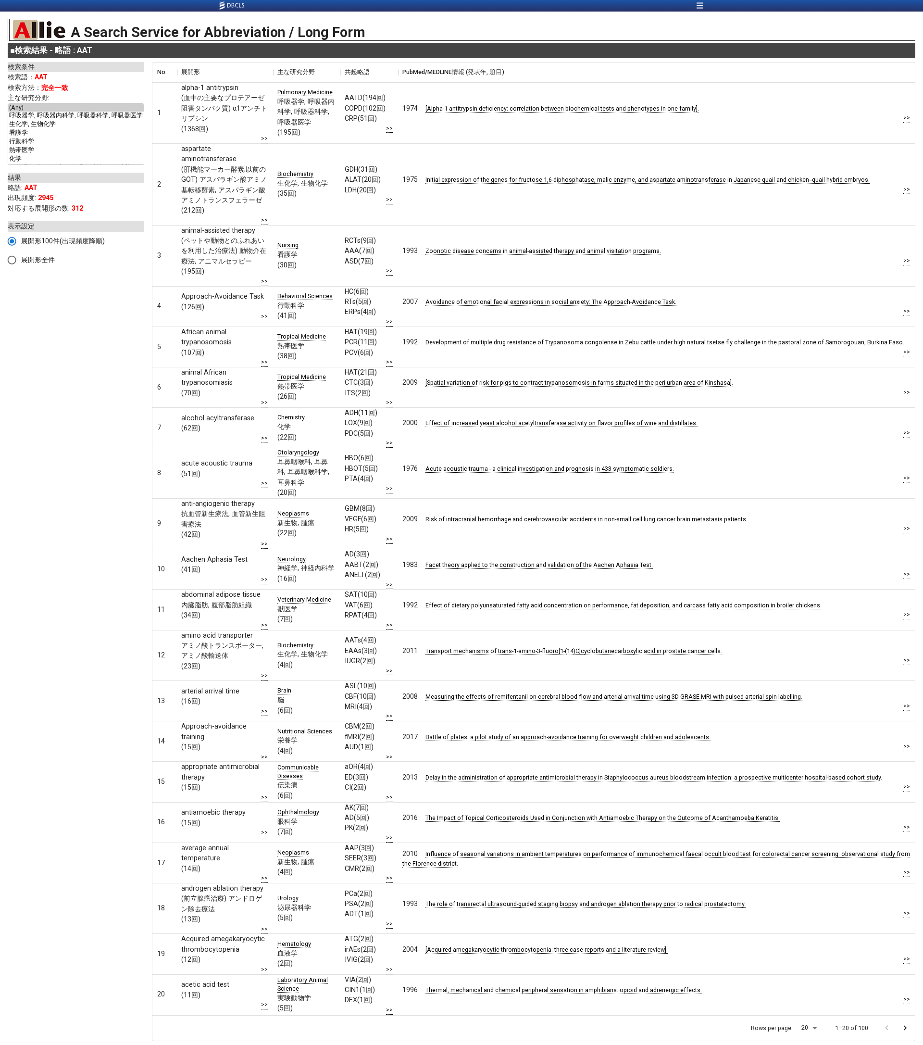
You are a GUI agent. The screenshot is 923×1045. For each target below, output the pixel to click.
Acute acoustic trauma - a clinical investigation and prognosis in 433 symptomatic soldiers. (549, 468)
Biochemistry (295, 173)
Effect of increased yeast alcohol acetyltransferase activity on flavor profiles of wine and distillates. (561, 423)
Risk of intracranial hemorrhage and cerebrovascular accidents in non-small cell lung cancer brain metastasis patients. (586, 519)
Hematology (294, 943)
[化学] (76, 159)
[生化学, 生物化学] (76, 124)
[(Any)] (76, 108)
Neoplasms (293, 513)
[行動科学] (76, 142)
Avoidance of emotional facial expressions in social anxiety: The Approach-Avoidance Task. (550, 301)
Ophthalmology (298, 812)
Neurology (291, 559)
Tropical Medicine (301, 336)
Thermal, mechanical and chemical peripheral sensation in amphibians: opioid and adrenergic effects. (563, 990)
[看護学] (76, 133)
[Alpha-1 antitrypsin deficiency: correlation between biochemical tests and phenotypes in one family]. (562, 108)
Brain (284, 690)
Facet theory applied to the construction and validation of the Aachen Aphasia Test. (539, 564)
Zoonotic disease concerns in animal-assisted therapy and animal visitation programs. (543, 250)
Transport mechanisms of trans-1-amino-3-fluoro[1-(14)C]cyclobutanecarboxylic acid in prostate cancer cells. (573, 651)
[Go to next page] (905, 1028)
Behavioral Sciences (305, 296)
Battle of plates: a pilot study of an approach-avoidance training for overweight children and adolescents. (568, 737)
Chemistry (291, 417)
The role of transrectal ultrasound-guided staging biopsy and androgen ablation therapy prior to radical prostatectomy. (585, 903)
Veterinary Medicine (304, 599)
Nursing (288, 245)
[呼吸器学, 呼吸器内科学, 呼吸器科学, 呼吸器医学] (76, 116)
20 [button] (804, 1027)
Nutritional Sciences (304, 731)
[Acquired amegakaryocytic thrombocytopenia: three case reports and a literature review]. (546, 949)
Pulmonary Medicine (305, 92)
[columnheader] (164, 72)
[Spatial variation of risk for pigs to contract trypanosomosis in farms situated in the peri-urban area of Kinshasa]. (579, 382)
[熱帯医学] (76, 150)
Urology (288, 898)
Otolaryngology (298, 452)
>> (264, 138)
